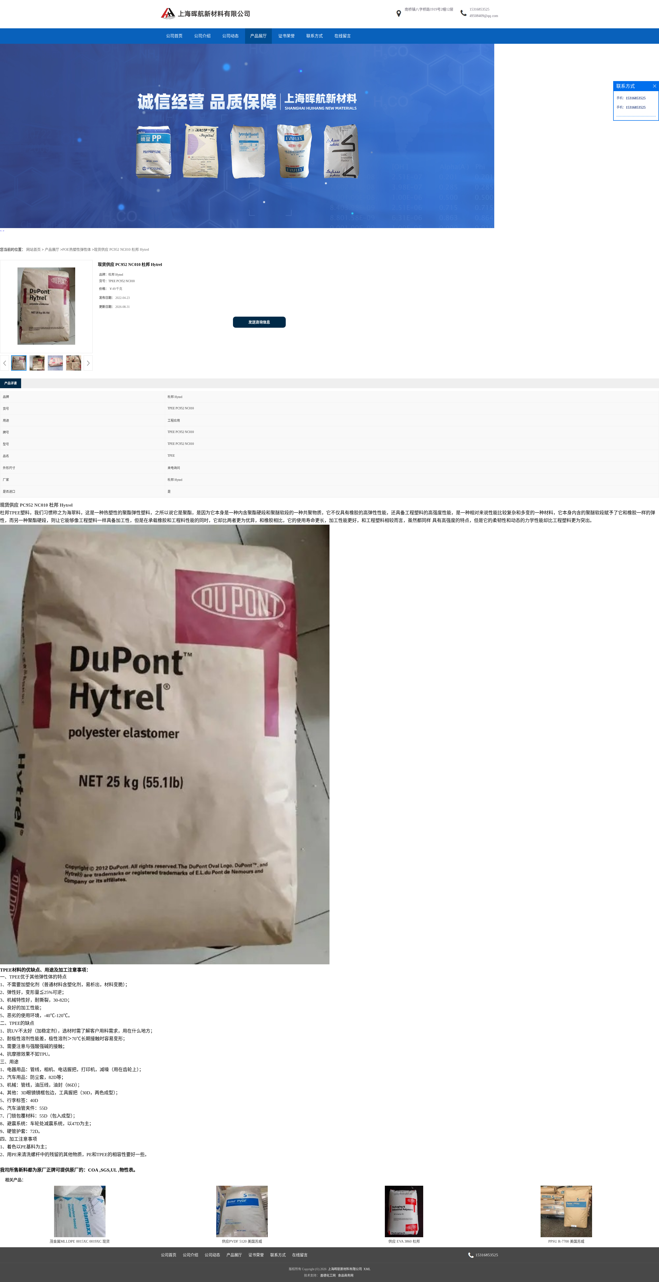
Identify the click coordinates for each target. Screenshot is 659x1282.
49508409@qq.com (484, 16)
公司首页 (174, 36)
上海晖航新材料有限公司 (345, 1269)
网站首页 (33, 250)
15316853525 (479, 9)
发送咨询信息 (259, 322)
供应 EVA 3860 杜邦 (404, 1241)
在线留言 (342, 36)
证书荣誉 (286, 36)
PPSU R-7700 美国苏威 (566, 1241)
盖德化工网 (328, 1275)
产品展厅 (258, 36)
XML (366, 1269)
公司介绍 (202, 36)
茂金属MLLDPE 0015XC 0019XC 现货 (80, 1241)
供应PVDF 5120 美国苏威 (242, 1241)
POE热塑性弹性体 (76, 250)
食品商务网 (345, 1275)
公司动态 (230, 36)
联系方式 (314, 36)
